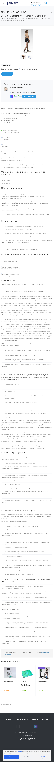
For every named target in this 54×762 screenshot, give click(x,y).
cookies (20, 751)
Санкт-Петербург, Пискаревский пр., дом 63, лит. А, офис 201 (27, 739)
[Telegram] (20, 96)
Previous (18, 57)
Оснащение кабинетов (22, 719)
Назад (3, 682)
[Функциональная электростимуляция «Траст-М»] (27, 41)
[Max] (11, 96)
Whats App (32, 726)
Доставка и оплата (23, 721)
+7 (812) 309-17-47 (36, 2)
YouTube (25, 726)
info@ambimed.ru (36, 5)
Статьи (35, 721)
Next (36, 57)
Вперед (51, 682)
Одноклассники (28, 726)
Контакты (45, 719)
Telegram (21, 726)
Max (35, 726)
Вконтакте (18, 726)
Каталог (8, 719)
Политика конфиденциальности (42, 757)
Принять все (12, 756)
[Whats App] (15, 96)
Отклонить (27, 756)
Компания (35, 719)
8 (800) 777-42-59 (16, 92)
